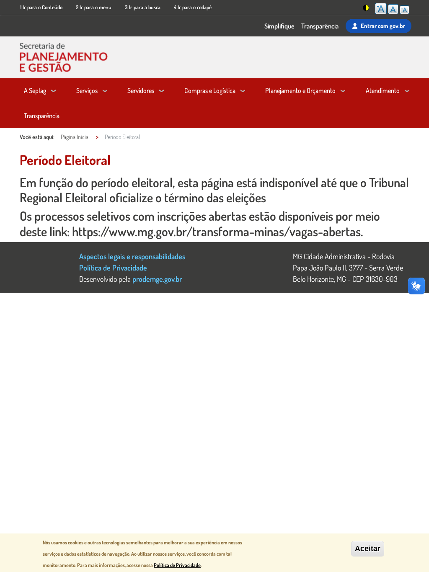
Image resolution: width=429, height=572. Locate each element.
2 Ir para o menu (93, 7)
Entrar (383, 25)
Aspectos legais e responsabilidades (132, 256)
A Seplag (35, 90)
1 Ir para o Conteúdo (41, 7)
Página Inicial (75, 136)
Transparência (320, 26)
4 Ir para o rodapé (193, 7)
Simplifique (279, 26)
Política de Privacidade (113, 267)
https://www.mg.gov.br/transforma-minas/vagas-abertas (216, 231)
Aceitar (367, 548)
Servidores (140, 90)
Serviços (87, 90)
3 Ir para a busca (142, 7)
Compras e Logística (209, 90)
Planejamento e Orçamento (300, 90)
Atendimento (383, 90)
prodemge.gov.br (157, 278)
